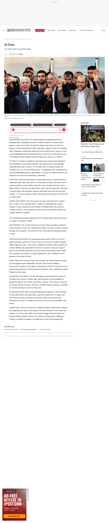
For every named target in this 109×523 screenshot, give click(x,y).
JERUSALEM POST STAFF (17, 135)
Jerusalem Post (8, 39)
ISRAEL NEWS (51, 30)
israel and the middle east (11, 329)
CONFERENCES (40, 30)
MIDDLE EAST (72, 30)
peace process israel (45, 329)
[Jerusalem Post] (18, 30)
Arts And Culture (27, 39)
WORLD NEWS (62, 30)
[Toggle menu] (3, 30)
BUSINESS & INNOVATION (87, 30)
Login (103, 30)
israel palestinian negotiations (28, 329)
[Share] (5, 54)
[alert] (14, 505)
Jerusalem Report (17, 39)
